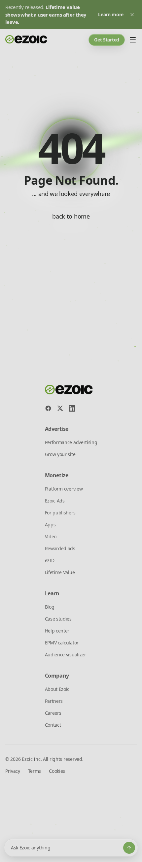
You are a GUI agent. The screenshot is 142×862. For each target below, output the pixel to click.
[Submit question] (129, 848)
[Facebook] (48, 408)
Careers (53, 713)
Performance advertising (71, 442)
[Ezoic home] (26, 39)
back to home (70, 216)
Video (50, 536)
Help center (57, 631)
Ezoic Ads (55, 500)
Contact (53, 725)
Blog (49, 607)
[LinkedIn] (72, 408)
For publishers (60, 512)
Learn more (111, 14)
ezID (49, 560)
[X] (60, 408)
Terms (34, 771)
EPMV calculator (62, 642)
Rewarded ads (60, 548)
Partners (54, 701)
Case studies (58, 619)
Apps (50, 524)
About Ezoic (57, 689)
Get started (106, 39)
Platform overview (64, 489)
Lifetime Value (60, 572)
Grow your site (60, 454)
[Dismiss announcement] (132, 14)
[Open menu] (132, 39)
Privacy (12, 771)
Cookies (57, 771)
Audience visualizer (65, 654)
